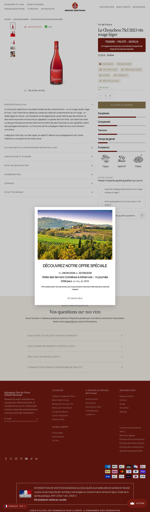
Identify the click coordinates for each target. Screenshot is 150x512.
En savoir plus (75, 298)
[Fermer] (111, 211)
